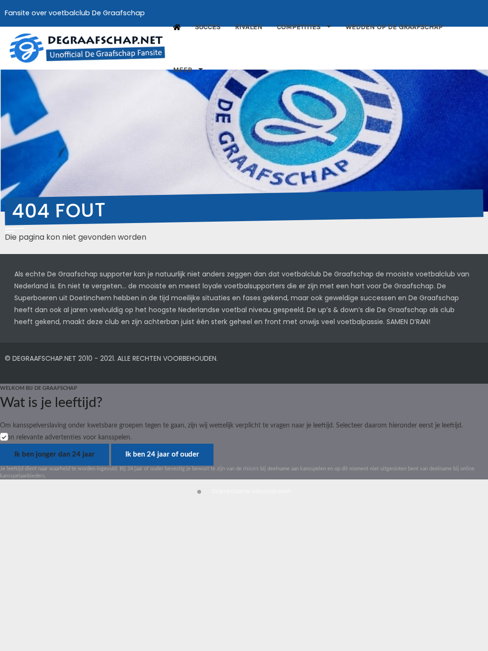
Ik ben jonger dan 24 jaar (54, 454)
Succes (208, 26)
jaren (79, 310)
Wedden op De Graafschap (395, 26)
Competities (299, 26)
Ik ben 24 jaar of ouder (162, 454)
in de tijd (155, 298)
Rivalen (249, 26)
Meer (182, 69)
